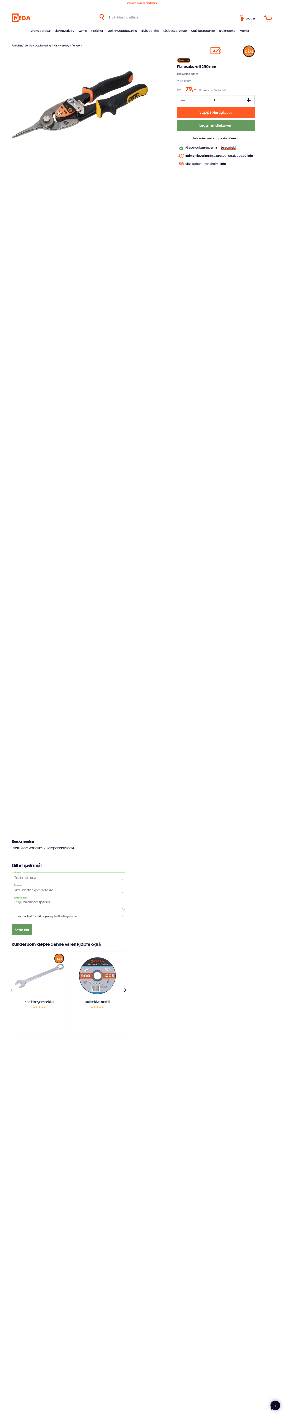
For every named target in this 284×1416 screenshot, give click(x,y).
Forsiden (17, 45)
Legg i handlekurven (215, 125)
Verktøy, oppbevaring (122, 30)
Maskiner (97, 30)
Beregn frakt (228, 147)
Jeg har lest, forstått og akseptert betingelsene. (47, 916)
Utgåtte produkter (203, 30)
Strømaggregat (41, 30)
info (250, 155)
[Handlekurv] (268, 18)
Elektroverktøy (64, 30)
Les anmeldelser (187, 73)
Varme (82, 30)
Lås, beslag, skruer (175, 30)
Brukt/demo (227, 30)
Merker (244, 30)
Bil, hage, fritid (150, 30)
